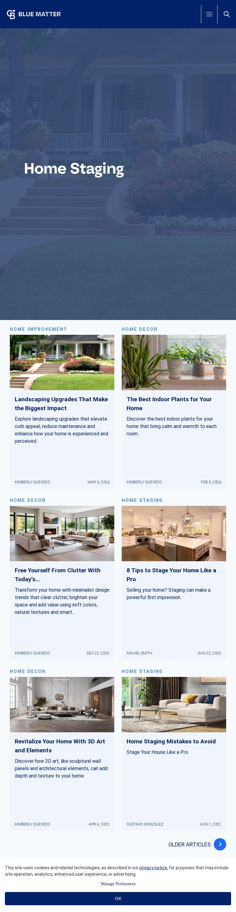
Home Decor (140, 329)
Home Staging (142, 500)
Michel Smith (139, 653)
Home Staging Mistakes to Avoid (171, 741)
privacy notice (153, 867)
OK (118, 898)
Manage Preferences (118, 884)
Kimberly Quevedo (32, 482)
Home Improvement (38, 329)
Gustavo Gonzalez (145, 824)
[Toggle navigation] (209, 14)
